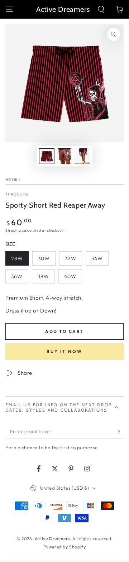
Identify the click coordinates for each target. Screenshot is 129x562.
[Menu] (9, 9)
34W (97, 258)
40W (70, 276)
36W (17, 276)
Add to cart (64, 331)
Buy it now (64, 351)
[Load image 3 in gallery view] (82, 156)
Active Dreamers (52, 538)
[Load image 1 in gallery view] (46, 156)
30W (44, 258)
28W (17, 258)
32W (70, 258)
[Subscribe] (119, 432)
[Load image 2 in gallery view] (64, 156)
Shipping (13, 230)
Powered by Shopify (64, 546)
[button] (101, 9)
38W (43, 276)
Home (11, 179)
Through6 (17, 194)
